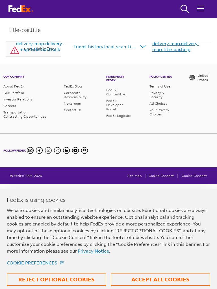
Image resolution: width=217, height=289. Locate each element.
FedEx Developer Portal (114, 104)
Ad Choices (158, 103)
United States (203, 77)
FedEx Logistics (118, 115)
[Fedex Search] (185, 9)
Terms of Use (159, 86)
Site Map (134, 176)
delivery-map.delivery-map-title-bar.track (40, 46)
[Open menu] (201, 9)
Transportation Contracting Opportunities (24, 114)
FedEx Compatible (115, 92)
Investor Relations (17, 99)
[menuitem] (40, 46)
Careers (9, 106)
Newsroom (72, 103)
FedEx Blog (73, 86)
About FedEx (13, 86)
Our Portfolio (13, 93)
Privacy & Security (156, 95)
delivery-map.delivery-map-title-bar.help (175, 46)
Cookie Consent (194, 176)
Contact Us (73, 110)
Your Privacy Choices (159, 112)
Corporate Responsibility (75, 95)
